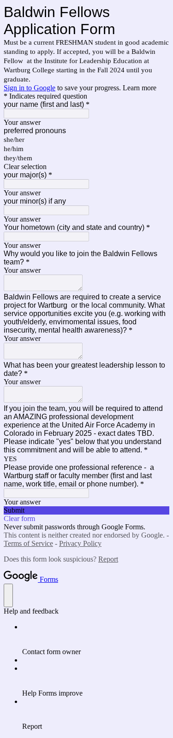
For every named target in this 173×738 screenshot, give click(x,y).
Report (108, 559)
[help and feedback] (8, 595)
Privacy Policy (80, 543)
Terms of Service (28, 543)
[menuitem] (95, 639)
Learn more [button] (139, 88)
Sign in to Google (29, 88)
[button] (86, 167)
